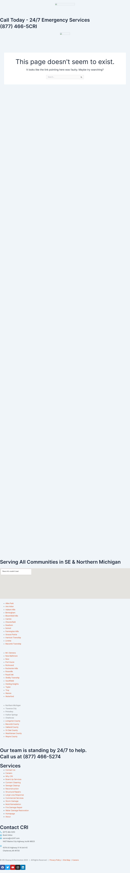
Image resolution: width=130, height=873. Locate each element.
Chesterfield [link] (10, 622)
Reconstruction (12, 789)
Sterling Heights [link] (12, 684)
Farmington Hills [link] (12, 631)
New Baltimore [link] (11, 656)
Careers (8, 773)
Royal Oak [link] (9, 675)
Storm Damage (11, 801)
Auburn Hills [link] (10, 610)
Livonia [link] (8, 641)
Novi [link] (7, 659)
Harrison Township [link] (13, 638)
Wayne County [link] (11, 736)
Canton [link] (8, 619)
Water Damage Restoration (17, 810)
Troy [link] (7, 690)
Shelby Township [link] (12, 678)
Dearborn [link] (9, 625)
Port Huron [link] (9, 662)
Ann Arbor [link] (9, 606)
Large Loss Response (14, 795)
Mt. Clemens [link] (10, 653)
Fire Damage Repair (13, 807)
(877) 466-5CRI (18, 26)
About (8, 817)
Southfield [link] (9, 681)
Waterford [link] (9, 696)
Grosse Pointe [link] (11, 634)
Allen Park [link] (9, 603)
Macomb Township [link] (13, 644)
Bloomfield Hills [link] (11, 616)
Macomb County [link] (12, 724)
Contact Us (10, 770)
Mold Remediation (13, 804)
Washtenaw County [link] (13, 733)
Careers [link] (75, 860)
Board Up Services (13, 779)
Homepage (10, 814)
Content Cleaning (13, 782)
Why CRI (9, 776)
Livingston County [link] (12, 721)
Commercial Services (14, 798)
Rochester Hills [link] (11, 668)
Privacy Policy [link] (55, 860)
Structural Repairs (13, 792)
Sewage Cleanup (12, 785)
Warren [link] (8, 693)
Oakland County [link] (11, 727)
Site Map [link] (66, 860)
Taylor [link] (8, 687)
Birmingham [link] (10, 613)
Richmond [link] (9, 665)
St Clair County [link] (11, 730)
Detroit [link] (8, 628)
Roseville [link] (9, 671)
